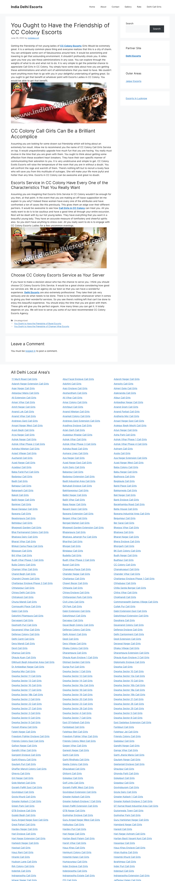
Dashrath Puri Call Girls (24, 625)
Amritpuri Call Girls (73, 407)
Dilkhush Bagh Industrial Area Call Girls (33, 662)
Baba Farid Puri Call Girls (25, 472)
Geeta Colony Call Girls (75, 764)
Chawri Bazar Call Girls (75, 583)
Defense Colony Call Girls (26, 634)
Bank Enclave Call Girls (126, 499)
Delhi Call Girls (154, 6)
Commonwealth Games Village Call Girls (136, 601)
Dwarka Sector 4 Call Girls (77, 713)
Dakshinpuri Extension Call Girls (131, 615)
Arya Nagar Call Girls (23, 434)
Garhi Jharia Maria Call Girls (129, 755)
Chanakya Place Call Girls (77, 569)
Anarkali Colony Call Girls (76, 416)
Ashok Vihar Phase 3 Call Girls (79, 444)
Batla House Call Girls (126, 509)
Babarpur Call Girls (73, 472)
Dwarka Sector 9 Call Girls (26, 722)
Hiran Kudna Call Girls (126, 852)
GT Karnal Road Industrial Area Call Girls (136, 806)
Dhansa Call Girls (21, 652)
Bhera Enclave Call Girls (127, 541)
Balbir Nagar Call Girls (75, 495)
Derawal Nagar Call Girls (127, 643)
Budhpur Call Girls (124, 560)
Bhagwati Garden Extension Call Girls (83, 527)
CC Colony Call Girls (125, 564)
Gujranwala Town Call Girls (128, 810)
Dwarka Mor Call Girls (23, 671)
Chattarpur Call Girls (74, 578)
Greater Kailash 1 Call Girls (128, 796)
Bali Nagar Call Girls (125, 495)
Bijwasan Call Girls (22, 550)
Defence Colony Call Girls (77, 629)
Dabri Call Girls (20, 611)
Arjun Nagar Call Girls (125, 430)
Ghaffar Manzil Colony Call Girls (29, 768)
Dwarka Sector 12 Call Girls (77, 676)
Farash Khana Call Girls (24, 727)
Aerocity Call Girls (123, 383)
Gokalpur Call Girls (73, 778)
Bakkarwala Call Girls (125, 490)
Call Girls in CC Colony (72, 208)
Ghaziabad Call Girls (74, 768)
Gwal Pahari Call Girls (23, 824)
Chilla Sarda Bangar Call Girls (130, 588)
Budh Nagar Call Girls (125, 555)
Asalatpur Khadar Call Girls (77, 434)
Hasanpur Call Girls (124, 843)
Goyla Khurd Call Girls (24, 796)
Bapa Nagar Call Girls (74, 504)
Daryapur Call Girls (73, 620)
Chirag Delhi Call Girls (23, 592)
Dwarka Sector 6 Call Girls (26, 717)
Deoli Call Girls (71, 639)
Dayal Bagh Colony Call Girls (78, 625)
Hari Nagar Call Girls (74, 833)
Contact (115, 6)
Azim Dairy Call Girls (74, 467)
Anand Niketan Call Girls (76, 411)
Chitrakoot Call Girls (22, 597)
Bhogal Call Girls (72, 546)
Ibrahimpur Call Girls (125, 861)
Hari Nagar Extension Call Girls (28, 838)
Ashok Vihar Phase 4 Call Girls (130, 444)
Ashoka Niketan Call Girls (26, 448)
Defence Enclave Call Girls (128, 629)
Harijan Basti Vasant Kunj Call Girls (133, 838)
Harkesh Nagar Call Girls (25, 843)
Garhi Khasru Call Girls (24, 759)
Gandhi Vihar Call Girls (24, 750)
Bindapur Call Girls (73, 550)
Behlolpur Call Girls (22, 523)
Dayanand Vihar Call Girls (26, 629)
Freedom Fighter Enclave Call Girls (30, 736)
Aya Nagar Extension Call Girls (130, 458)
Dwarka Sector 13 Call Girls (27, 680)
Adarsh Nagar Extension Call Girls (30, 383)
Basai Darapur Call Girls (25, 509)
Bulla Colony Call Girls (24, 564)
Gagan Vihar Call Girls (75, 745)
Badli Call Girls (20, 481)
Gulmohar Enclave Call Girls (78, 815)
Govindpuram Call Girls (126, 787)
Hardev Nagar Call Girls (25, 829)
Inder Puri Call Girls (124, 866)
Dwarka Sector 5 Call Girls (128, 713)
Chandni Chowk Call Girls (26, 578)
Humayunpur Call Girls (75, 861)
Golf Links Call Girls (73, 782)
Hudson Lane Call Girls (24, 861)
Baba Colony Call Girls (126, 467)
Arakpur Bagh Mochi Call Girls (130, 425)
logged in (30, 351)
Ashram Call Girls (123, 448)
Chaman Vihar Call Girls (25, 569)
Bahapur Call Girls (21, 485)
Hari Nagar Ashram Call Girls (129, 833)
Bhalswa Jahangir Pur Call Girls (80, 536)
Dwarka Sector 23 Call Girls (78, 704)
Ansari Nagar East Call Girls (129, 420)
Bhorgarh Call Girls (124, 546)
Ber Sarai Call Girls (124, 523)
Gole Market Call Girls (24, 782)
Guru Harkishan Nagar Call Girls (131, 820)
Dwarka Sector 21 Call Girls (129, 699)
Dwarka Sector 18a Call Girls (129, 690)
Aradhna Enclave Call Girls (77, 425)
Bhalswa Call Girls (124, 532)
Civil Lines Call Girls (73, 601)
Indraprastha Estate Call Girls (79, 875)
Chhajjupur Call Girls (125, 583)
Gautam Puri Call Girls (24, 764)
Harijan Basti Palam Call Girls (79, 838)
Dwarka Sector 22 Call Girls (27, 704)
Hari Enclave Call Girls (24, 833)
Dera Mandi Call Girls (23, 643)
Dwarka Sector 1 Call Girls (77, 671)
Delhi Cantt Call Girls (23, 639)
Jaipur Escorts (133, 81)
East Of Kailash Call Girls (76, 722)
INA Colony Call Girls (23, 866)
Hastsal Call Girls (21, 847)
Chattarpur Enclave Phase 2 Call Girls (32, 583)
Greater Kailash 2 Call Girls (26, 801)
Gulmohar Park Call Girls (127, 815)
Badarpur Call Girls (22, 476)
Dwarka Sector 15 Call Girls (129, 680)
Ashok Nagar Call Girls (24, 439)
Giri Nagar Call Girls (22, 778)
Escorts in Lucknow (136, 98)
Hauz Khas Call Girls (74, 847)
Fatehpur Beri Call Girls (75, 731)
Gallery (128, 6)
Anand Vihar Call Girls (24, 416)
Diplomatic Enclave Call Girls (129, 662)
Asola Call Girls (122, 453)
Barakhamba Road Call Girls (129, 504)
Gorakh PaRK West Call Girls (78, 787)
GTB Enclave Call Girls (24, 810)
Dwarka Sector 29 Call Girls (129, 708)
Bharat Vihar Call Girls (24, 541)
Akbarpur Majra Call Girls (25, 393)
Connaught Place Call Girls (26, 606)
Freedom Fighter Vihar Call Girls (80, 736)
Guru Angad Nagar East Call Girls (30, 820)
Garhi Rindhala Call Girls (76, 759)
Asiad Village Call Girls (24, 453)
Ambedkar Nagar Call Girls (128, 402)
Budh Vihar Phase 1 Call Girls (28, 560)
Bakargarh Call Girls (22, 490)
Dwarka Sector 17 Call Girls (26, 690)
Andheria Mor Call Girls (126, 416)
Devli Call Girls (19, 648)
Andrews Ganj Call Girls (25, 420)
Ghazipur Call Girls (124, 768)
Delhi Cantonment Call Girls (129, 634)
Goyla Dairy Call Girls (125, 792)
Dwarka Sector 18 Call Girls (77, 690)
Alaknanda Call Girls (125, 393)
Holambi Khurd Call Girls (127, 857)
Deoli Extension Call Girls (127, 639)
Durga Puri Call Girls (74, 666)
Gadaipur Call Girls (124, 741)
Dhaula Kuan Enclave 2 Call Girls (131, 657)
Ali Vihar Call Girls (72, 397)
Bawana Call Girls (21, 513)
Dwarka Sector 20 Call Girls (78, 699)
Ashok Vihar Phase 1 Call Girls (130, 439)
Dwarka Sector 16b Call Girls (129, 685)
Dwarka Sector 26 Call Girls (129, 704)
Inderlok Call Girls (21, 871)
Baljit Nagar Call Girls (23, 499)
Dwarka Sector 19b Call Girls (129, 694)
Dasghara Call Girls (124, 620)
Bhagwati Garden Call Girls (26, 527)
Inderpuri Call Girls (124, 871)
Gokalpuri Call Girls (124, 778)
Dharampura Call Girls (75, 652)
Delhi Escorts (32, 292)
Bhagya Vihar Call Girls (126, 527)
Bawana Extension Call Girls (78, 513)
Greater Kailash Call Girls (76, 796)
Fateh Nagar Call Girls (24, 731)
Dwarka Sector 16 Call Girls (27, 685)
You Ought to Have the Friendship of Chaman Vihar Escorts (41, 326)
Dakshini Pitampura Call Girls (27, 615)
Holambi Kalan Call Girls (76, 857)
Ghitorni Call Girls (72, 773)
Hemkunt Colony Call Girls (77, 852)
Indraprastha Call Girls (24, 875)
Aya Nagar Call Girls (74, 458)
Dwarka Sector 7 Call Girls (77, 717)
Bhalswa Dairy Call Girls (25, 536)
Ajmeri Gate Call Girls (125, 388)
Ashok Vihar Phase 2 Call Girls (28, 444)
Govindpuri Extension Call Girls (79, 792)
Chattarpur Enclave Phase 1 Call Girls (134, 578)
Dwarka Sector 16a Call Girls (78, 685)
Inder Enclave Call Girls (75, 866)
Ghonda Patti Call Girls (126, 773)
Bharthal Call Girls (72, 541)
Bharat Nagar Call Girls (126, 536)
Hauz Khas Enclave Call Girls (129, 847)
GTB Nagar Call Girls (74, 810)
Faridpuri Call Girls (124, 727)
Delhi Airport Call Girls (75, 634)
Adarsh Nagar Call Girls (127, 379)
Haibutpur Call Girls (73, 824)
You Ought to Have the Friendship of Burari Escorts (37, 323)
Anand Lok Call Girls (23, 411)
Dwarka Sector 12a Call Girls (129, 676)
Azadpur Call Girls (21, 467)
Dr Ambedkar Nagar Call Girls (28, 666)
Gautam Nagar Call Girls (127, 759)
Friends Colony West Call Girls (79, 741)
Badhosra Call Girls (124, 476)
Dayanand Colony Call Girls (129, 625)
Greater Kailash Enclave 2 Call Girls (133, 801)
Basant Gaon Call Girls (75, 509)
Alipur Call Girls (122, 397)
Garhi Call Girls (71, 755)
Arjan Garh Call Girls (74, 430)
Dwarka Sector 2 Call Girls (26, 699)
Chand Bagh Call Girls (24, 574)
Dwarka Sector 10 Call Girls (129, 671)
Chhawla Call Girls (73, 588)
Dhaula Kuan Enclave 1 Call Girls (80, 657)
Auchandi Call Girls (22, 458)
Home (92, 6)
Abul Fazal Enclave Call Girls (78, 379)
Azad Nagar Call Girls (23, 462)
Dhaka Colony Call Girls (75, 648)
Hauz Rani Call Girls (22, 852)
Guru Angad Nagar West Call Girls (81, 820)
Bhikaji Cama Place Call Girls (27, 546)
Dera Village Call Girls (74, 643)
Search (129, 23)
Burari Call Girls (71, 564)
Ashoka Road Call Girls (75, 448)
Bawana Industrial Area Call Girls (132, 513)
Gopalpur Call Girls (124, 782)
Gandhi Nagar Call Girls (127, 745)
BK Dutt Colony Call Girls (127, 550)
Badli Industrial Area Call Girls (79, 481)
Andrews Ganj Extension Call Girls (81, 420)
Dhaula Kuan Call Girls (24, 657)
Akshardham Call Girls (75, 393)
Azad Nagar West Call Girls (129, 462)
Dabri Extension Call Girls (76, 611)
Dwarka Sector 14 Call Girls (78, 680)
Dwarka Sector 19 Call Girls (78, 694)
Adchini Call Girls (72, 383)
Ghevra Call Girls (21, 773)
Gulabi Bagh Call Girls (24, 815)
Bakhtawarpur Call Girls (75, 490)
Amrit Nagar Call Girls (23, 407)
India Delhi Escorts (26, 7)
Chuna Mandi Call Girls (24, 601)
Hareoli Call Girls (123, 829)
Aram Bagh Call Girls (23, 430)
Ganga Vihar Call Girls (126, 750)
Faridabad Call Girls (73, 727)
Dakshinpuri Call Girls (74, 615)
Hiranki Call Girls (21, 857)
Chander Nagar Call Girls (76, 574)
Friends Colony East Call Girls (28, 741)
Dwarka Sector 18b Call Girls (27, 694)
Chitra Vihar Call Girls (125, 592)
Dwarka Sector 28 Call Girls (78, 708)
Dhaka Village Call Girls (126, 648)
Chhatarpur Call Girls (23, 588)
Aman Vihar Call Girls (23, 402)
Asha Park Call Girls (124, 434)
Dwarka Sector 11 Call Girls (26, 676)
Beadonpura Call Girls (24, 518)
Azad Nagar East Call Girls (77, 462)
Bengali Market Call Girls (76, 523)
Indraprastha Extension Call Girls (132, 875)
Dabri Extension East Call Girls (130, 611)
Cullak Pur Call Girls (124, 606)
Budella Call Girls (72, 555)
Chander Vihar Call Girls (127, 574)
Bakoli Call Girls (20, 495)
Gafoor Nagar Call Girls (24, 745)
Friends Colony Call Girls (127, 736)
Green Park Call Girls (23, 806)
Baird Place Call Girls (125, 485)
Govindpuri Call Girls (23, 792)
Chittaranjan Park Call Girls (77, 597)
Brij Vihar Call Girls (22, 555)
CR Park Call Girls (72, 606)
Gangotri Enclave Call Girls (26, 755)
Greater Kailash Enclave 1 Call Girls (82, 801)
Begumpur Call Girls (124, 518)
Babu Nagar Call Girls (125, 472)
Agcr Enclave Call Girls (75, 388)
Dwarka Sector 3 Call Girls (26, 713)
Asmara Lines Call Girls (75, 453)
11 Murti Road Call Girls (24, 379)
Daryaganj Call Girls (22, 620)
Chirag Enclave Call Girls (76, 592)
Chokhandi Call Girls (125, 597)
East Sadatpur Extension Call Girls (132, 722)
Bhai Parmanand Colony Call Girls (30, 532)
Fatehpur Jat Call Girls (126, 731)
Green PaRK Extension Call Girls (80, 806)
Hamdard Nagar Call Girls (128, 824)
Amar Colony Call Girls (75, 402)
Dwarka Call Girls (123, 666)
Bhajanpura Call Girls (74, 532)
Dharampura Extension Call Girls (131, 652)
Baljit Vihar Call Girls (74, 499)
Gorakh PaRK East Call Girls (27, 787)
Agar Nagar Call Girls (23, 388)
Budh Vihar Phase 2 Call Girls (79, 560)
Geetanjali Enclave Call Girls (129, 764)
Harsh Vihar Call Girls (74, 843)
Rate (139, 6)
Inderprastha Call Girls (75, 871)
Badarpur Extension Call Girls (79, 476)
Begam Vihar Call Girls (75, 518)
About (103, 6)
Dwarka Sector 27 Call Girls (27, 708)
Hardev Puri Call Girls (74, 829)
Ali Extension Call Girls (24, 397)
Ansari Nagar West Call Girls (27, 425)
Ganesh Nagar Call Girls (76, 750)
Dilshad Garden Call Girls (76, 662)
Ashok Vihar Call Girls (74, 439)
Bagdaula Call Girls (124, 481)
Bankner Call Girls (21, 504)
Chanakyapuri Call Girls (126, 569)
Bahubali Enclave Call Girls (77, 485)
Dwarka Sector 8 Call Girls (128, 717)
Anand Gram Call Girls (126, 407)
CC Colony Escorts (71, 45)
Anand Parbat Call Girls (127, 411)
